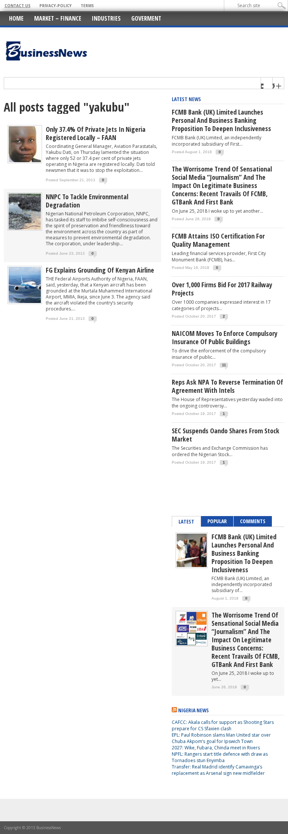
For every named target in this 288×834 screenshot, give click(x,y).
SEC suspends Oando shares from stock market (225, 435)
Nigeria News (193, 710)
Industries (106, 18)
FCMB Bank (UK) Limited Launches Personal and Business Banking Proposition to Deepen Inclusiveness (221, 120)
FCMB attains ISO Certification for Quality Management (218, 240)
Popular (217, 521)
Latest (186, 521)
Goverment (146, 18)
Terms (87, 5)
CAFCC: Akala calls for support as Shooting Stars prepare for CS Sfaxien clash (223, 725)
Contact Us (17, 5)
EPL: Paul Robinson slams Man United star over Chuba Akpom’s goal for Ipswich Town (221, 738)
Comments (253, 521)
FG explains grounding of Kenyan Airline (100, 270)
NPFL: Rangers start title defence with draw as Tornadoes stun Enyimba (220, 757)
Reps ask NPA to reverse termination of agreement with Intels (227, 386)
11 (224, 365)
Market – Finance (57, 18)
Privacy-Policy (55, 5)
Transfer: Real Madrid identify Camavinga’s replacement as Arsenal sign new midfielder (218, 770)
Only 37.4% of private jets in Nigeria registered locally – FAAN (96, 133)
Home (16, 18)
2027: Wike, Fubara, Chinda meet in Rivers (216, 747)
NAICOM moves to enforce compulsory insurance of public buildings (225, 337)
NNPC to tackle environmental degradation (87, 200)
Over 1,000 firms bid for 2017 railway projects (222, 288)
